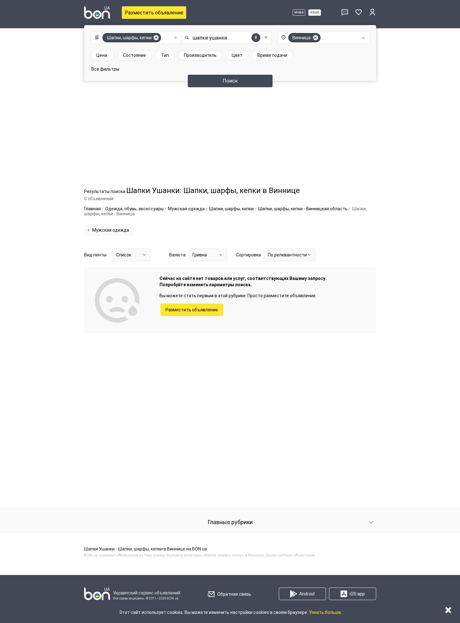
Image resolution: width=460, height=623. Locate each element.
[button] (134, 37)
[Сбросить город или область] (315, 37)
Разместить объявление (154, 13)
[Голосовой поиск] (256, 37)
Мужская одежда (110, 230)
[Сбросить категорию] (156, 37)
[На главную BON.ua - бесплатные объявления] (97, 12)
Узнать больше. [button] (325, 612)
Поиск (230, 81)
